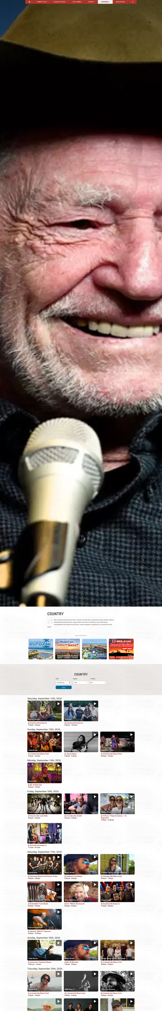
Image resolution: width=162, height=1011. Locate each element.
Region (75, 679)
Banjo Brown (70, 873)
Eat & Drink (77, 2)
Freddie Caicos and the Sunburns (114, 873)
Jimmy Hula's (71, 754)
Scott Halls (32, 781)
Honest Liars (106, 900)
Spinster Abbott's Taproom (40, 931)
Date (57, 679)
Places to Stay (59, 2)
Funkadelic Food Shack (39, 904)
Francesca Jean (71, 750)
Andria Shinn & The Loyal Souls (113, 958)
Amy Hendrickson (72, 900)
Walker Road (106, 812)
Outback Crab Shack (74, 876)
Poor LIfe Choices (108, 989)
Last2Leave (32, 873)
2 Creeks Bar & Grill (74, 816)
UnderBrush (33, 750)
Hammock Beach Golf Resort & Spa (43, 876)
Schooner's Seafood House (40, 962)
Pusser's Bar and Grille (39, 816)
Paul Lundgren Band (36, 812)
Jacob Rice (32, 989)
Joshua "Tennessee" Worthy (39, 900)
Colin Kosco (33, 958)
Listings (92, 679)
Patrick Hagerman (35, 928)
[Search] (133, 2)
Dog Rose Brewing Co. (38, 723)
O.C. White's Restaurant (75, 904)
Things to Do (41, 2)
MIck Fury (68, 989)
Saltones (68, 719)
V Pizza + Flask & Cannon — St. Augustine (114, 817)
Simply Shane (70, 812)
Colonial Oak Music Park (39, 754)
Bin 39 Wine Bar (36, 785)
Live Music (104, 2)
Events (90, 2)
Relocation (120, 2)
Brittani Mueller (34, 719)
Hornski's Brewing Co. (38, 845)
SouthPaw (32, 842)
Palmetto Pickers (108, 750)
